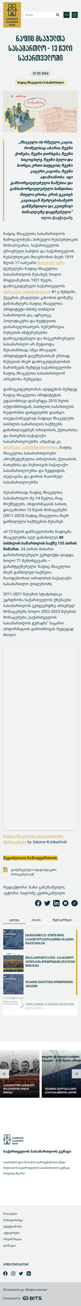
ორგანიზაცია (12, 1239)
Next (76, 1073)
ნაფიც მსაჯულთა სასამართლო (40, 82)
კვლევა (14, 920)
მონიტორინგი (13, 1220)
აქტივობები (11, 1232)
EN (66, 15)
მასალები (10, 1213)
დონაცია (9, 1245)
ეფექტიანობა (12, 1226)
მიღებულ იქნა (51, 262)
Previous (4, 1073)
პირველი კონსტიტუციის (27, 292)
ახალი (36, 920)
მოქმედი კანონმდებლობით (30, 447)
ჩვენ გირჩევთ (62, 920)
